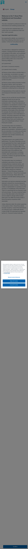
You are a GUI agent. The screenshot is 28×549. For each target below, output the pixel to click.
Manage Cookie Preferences (14, 277)
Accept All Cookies (14, 284)
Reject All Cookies (14, 280)
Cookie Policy (7, 273)
